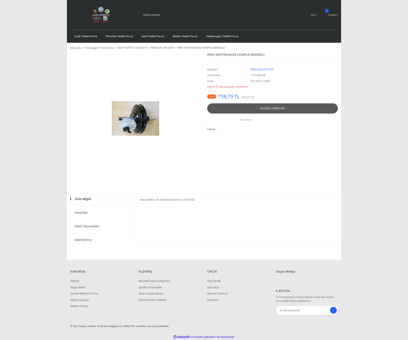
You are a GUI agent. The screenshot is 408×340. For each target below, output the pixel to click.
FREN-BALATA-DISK (262, 69)
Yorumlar (81, 213)
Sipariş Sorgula (79, 300)
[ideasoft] (181, 337)
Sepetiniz (213, 300)
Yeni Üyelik (214, 281)
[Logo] (101, 14)
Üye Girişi (213, 287)
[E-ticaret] (203, 337)
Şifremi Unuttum (217, 293)
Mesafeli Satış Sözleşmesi (154, 281)
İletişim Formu (79, 306)
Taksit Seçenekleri (87, 226)
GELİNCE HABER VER (272, 108)
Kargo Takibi (77, 287)
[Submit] (333, 310)
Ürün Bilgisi (83, 199)
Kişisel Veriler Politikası (153, 300)
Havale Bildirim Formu (84, 293)
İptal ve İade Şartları (151, 293)
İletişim (74, 281)
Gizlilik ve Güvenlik (150, 287)
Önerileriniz (83, 240)
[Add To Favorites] (208, 119)
